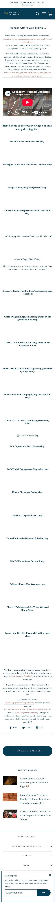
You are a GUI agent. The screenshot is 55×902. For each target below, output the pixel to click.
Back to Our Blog (29, 751)
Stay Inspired (26, 837)
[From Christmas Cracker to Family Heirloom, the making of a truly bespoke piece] (10, 797)
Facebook (28, 676)
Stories (27, 856)
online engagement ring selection (19, 703)
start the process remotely (26, 712)
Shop (27, 865)
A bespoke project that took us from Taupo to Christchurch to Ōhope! (35, 815)
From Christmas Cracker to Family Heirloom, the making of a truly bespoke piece (35, 799)
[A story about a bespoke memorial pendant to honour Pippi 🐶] (10, 780)
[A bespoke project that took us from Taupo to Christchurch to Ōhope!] (10, 814)
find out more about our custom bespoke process (25, 709)
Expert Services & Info (26, 846)
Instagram (16, 676)
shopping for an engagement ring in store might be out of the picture (27, 40)
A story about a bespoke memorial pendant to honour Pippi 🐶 (34, 782)
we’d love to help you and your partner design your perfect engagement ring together (27, 74)
